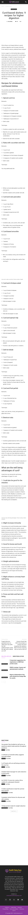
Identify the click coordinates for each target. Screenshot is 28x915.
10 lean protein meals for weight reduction (13, 806)
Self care (3, 758)
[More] (20, 24)
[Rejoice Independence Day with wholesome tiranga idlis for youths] (5, 676)
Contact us (7, 907)
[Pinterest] (13, 24)
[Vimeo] (18, 899)
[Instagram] (10, 899)
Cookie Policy (13, 907)
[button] (2, 2)
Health (3, 749)
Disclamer (20, 907)
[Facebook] (7, 24)
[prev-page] (2, 682)
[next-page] (5, 682)
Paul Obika (10, 21)
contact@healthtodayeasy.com (14, 895)
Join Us (14, 910)
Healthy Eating (8, 6)
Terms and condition (14, 909)
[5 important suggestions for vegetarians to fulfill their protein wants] (5, 662)
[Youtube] (22, 899)
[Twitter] (10, 24)
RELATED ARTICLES (6, 656)
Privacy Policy (5, 909)
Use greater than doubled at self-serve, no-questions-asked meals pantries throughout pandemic (13, 746)
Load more (13, 811)
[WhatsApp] (17, 24)
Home (2, 6)
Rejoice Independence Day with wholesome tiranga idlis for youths (18, 676)
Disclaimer (22, 909)
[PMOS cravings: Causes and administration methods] (5, 669)
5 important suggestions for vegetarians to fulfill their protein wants (18, 661)
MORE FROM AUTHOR (18, 656)
